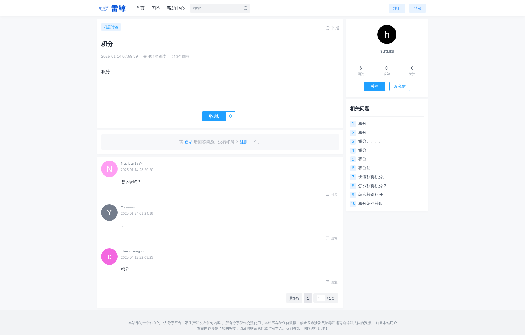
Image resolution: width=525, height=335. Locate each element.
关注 (374, 86)
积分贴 (364, 168)
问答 (155, 8)
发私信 (400, 86)
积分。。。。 (370, 141)
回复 (334, 195)
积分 (362, 123)
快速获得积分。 (372, 176)
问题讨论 (111, 27)
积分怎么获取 (370, 203)
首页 (140, 8)
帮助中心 (176, 8)
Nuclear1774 (132, 163)
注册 (397, 8)
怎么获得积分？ (372, 185)
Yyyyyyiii (128, 207)
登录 (417, 8)
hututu (387, 51)
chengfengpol (132, 251)
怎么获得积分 (370, 194)
